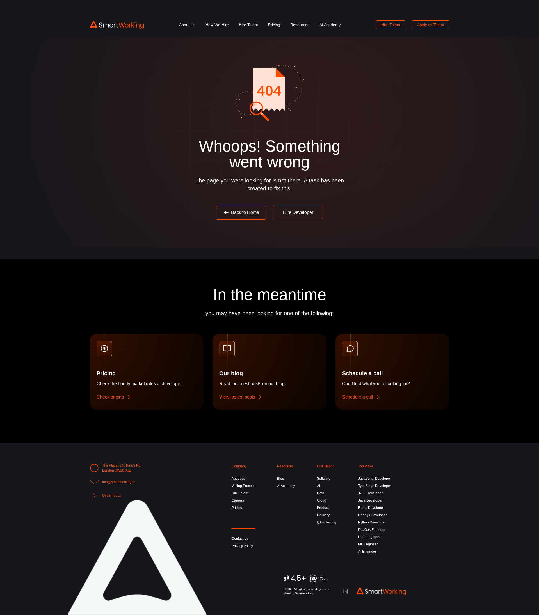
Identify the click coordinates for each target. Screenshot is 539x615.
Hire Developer (298, 212)
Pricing (274, 24)
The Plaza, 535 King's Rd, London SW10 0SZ (121, 467)
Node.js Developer (372, 515)
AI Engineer (367, 552)
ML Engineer (368, 544)
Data (320, 493)
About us (238, 479)
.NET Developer (370, 493)
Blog (280, 479)
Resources (299, 24)
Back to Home (244, 212)
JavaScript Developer (374, 479)
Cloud (321, 500)
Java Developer (370, 500)
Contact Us (240, 539)
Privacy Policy (242, 546)
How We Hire (217, 24)
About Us (187, 24)
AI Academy (330, 24)
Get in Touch (111, 495)
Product (323, 508)
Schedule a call (358, 397)
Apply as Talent (430, 24)
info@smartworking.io (118, 482)
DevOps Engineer (371, 530)
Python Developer (372, 522)
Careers (238, 500)
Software (323, 479)
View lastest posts (237, 397)
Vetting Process (243, 486)
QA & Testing (326, 522)
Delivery (323, 515)
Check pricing (111, 397)
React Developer (371, 508)
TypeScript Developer (374, 486)
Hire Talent (248, 24)
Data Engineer (369, 537)
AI (318, 486)
